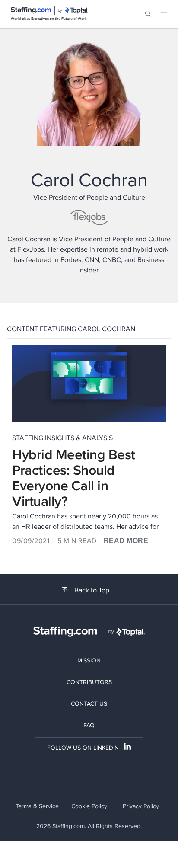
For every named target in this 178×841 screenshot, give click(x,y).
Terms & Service (37, 806)
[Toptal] (76, 10)
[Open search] (148, 13)
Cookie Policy (89, 806)
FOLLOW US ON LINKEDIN (83, 747)
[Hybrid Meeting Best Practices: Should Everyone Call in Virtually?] (89, 383)
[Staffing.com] (31, 10)
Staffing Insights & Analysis (62, 438)
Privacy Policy (141, 806)
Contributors (89, 682)
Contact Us (89, 703)
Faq (89, 725)
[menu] (163, 13)
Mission (89, 660)
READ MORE (126, 540)
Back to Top (91, 590)
